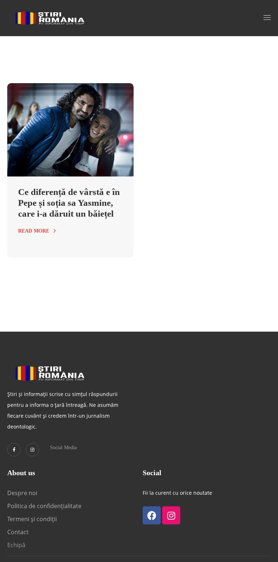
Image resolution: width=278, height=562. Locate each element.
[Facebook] (152, 515)
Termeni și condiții (32, 519)
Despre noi (22, 493)
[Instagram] (32, 449)
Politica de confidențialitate (44, 506)
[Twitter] (14, 449)
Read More (33, 231)
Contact (18, 532)
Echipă (16, 545)
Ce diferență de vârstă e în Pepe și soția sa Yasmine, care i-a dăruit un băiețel (69, 202)
